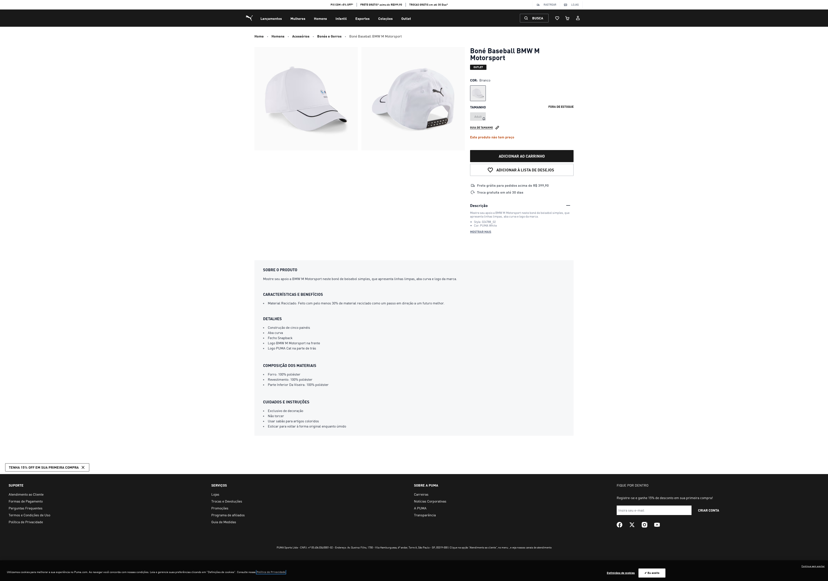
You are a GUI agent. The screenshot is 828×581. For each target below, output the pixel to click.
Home (259, 36)
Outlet (406, 18)
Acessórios (300, 36)
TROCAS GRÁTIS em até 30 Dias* (428, 4)
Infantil (341, 18)
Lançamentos (271, 18)
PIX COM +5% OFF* (342, 4)
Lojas (575, 4)
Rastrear (550, 4)
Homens (320, 18)
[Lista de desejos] (557, 18)
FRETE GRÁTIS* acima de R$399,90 (381, 4)
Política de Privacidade (271, 572)
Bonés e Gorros (329, 36)
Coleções (385, 18)
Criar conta (708, 510)
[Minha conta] (578, 18)
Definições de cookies (621, 573)
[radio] (478, 93)
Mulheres (297, 18)
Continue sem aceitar (813, 566)
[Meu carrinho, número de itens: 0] (567, 18)
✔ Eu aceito (652, 573)
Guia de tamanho (481, 127)
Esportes (362, 18)
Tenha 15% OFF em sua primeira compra (44, 467)
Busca (537, 18)
